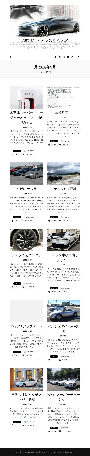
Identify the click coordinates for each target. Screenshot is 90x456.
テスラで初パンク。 (26, 255)
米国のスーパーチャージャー (63, 397)
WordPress (72, 452)
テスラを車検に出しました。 (63, 258)
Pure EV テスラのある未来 (45, 39)
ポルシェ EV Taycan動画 (63, 329)
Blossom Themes (52, 452)
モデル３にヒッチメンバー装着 (26, 397)
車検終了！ (63, 112)
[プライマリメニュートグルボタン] (11, 57)
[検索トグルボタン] (78, 57)
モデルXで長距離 (63, 188)
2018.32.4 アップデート (26, 326)
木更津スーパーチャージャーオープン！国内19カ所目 (26, 117)
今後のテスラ (27, 188)
